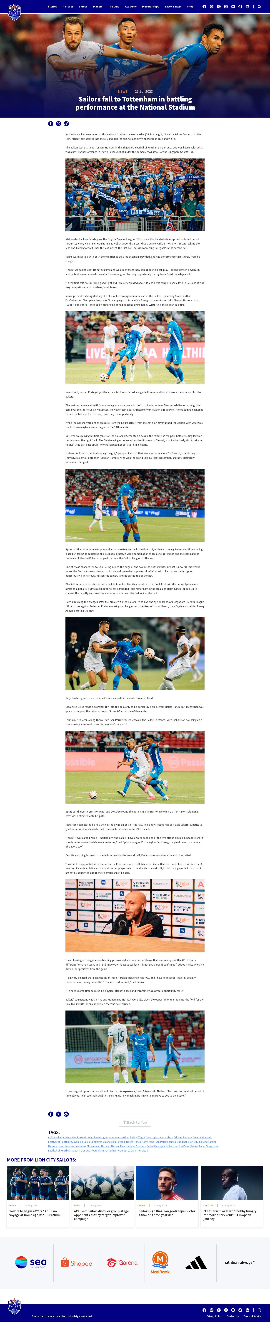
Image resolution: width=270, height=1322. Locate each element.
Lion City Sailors (197, 1142)
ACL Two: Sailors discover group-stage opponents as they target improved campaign (101, 1215)
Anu (111, 1137)
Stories (52, 6)
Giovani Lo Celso (80, 1142)
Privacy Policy (214, 1316)
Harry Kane (148, 1142)
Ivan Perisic (161, 1142)
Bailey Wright (137, 1137)
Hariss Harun (133, 1142)
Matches (67, 6)
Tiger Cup (84, 1150)
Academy (131, 6)
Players (97, 6)
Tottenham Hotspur (116, 1150)
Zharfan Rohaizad (138, 1150)
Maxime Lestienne (75, 1146)
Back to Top (136, 1122)
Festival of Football (59, 1142)
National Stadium (136, 1146)
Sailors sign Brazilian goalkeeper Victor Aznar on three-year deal (167, 1213)
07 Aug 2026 (228, 1205)
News (123, 91)
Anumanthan (121, 1137)
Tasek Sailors (173, 6)
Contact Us (233, 1316)
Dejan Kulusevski (202, 1137)
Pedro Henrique (156, 1146)
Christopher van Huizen (159, 1137)
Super (74, 1150)
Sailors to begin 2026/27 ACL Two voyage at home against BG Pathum (35, 1213)
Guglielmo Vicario (100, 1142)
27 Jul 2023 (144, 91)
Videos (83, 6)
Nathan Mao (118, 1146)
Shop (190, 6)
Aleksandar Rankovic (75, 1137)
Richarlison (172, 1146)
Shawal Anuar (197, 1146)
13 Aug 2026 (160, 1205)
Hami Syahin (118, 1142)
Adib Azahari (55, 1137)
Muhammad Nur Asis (99, 1146)
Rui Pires (184, 1146)
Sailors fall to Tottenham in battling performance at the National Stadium (135, 103)
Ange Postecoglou (98, 1137)
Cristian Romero (183, 1137)
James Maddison (178, 1142)
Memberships (150, 6)
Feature (208, 1205)
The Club (113, 6)
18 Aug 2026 (31, 1205)
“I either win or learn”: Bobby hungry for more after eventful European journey (229, 1215)
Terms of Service (252, 1316)
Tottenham (97, 1150)
